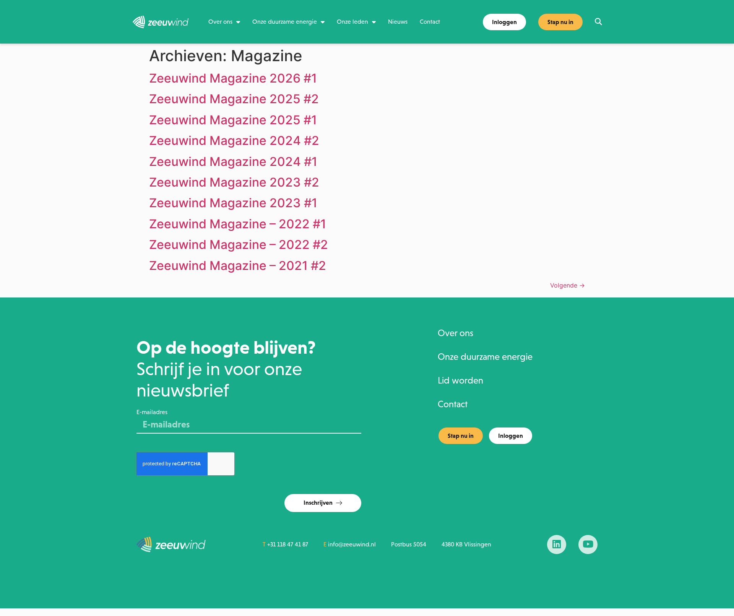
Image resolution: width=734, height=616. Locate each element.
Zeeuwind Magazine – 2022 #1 (237, 223)
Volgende (567, 285)
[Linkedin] (556, 544)
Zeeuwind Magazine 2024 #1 (233, 161)
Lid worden (460, 380)
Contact (430, 21)
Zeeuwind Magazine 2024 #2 (234, 140)
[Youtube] (588, 544)
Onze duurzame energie (284, 21)
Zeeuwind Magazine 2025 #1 (233, 119)
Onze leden (352, 21)
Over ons (220, 21)
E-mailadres (151, 412)
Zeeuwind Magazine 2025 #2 (234, 98)
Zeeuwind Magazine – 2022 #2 (238, 244)
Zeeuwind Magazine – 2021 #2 (237, 265)
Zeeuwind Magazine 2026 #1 (233, 78)
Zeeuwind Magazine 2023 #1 (233, 202)
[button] (598, 22)
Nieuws (398, 21)
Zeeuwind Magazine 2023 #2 (234, 182)
